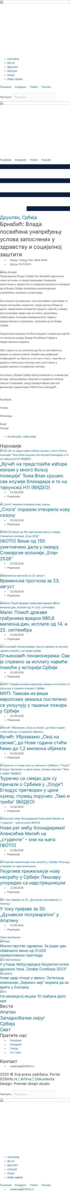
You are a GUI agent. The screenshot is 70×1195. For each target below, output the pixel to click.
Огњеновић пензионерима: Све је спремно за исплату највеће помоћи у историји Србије (35, 661)
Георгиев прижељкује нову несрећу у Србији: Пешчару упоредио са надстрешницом (32, 876)
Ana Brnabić (14, 436)
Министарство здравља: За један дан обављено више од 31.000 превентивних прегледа (33, 950)
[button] (35, 91)
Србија (29, 217)
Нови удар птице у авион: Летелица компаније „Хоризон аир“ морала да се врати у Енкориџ (34, 982)
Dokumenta (44, 1079)
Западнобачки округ (22, 1018)
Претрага (5, 97)
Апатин (8, 1012)
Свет (5, 1029)
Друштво (10, 217)
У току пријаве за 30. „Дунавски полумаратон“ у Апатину (29, 914)
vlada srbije (29, 436)
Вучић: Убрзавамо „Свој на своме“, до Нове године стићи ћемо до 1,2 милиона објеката (33, 742)
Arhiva (26, 1079)
